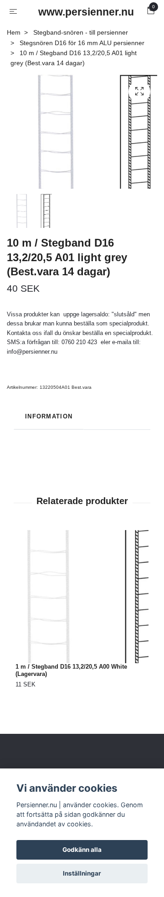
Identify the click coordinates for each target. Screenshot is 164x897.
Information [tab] (48, 416)
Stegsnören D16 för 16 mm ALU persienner (82, 42)
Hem (13, 32)
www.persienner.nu (84, 12)
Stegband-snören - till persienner (80, 32)
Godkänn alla (82, 849)
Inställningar (82, 873)
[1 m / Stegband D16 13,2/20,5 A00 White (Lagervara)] (82, 596)
